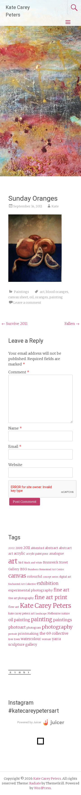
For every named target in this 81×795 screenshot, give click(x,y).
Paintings (21, 292)
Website (15, 464)
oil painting (19, 620)
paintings (62, 619)
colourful (34, 576)
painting (56, 297)
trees (17, 639)
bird (20, 562)
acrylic (19, 553)
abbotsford (37, 548)
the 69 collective (54, 633)
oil (31, 297)
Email (14, 446)
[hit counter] (19, 673)
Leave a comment (27, 303)
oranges (41, 297)
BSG (23, 569)
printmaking (28, 634)
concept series (50, 576)
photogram (34, 627)
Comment (18, 372)
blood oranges (57, 292)
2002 (11, 548)
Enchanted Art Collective (22, 584)
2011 (26, 548)
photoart (17, 627)
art (42, 292)
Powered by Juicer (29, 722)
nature (65, 613)
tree (10, 639)
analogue (56, 554)
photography (57, 627)
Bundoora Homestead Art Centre (46, 569)
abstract (51, 548)
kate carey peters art (21, 613)
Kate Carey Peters (45, 605)
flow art (13, 607)
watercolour (31, 639)
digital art (65, 576)
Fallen (72, 323)
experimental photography (30, 590)
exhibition (47, 583)
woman (46, 639)
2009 (19, 548)
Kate (55, 206)
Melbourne (54, 613)
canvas (17, 575)
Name (15, 428)
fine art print (51, 597)
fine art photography (21, 598)
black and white (33, 562)
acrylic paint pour (37, 553)
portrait (12, 633)
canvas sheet (18, 297)
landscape (41, 613)
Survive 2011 (15, 323)
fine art (61, 590)
